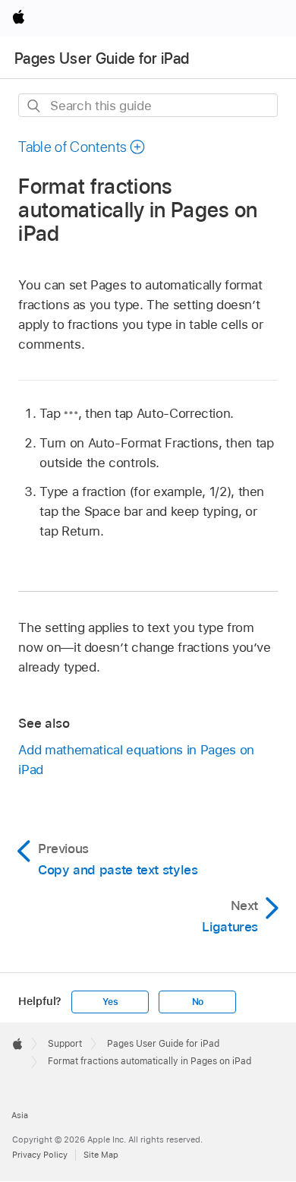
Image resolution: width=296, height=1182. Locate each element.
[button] (82, 147)
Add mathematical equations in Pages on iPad (135, 759)
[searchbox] (147, 105)
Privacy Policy (40, 1154)
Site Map (100, 1154)
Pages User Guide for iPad (102, 58)
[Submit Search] (35, 106)
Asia (19, 1115)
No (198, 1002)
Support (65, 1043)
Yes (110, 1002)
